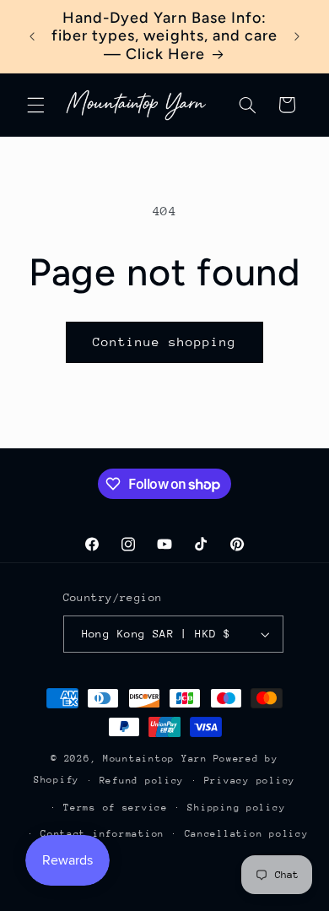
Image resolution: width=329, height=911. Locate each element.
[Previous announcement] (32, 36)
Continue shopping (165, 341)
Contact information (102, 833)
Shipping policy (236, 807)
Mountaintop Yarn (155, 758)
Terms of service (115, 807)
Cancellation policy (247, 833)
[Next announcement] (297, 36)
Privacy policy (249, 780)
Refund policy (142, 780)
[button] (35, 104)
